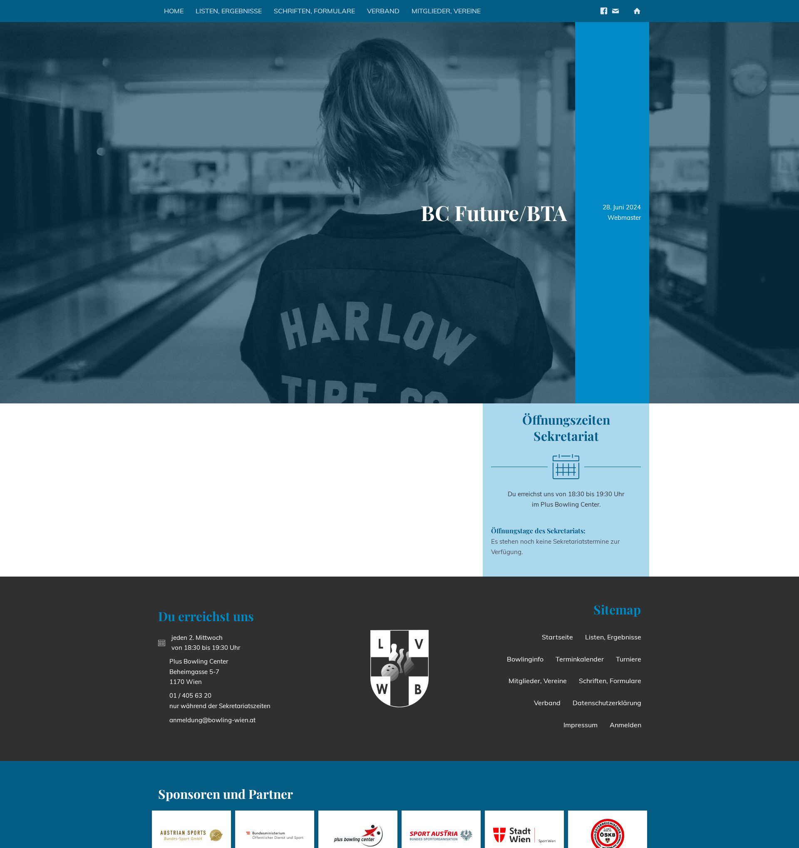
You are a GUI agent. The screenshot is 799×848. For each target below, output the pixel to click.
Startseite (557, 637)
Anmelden (625, 725)
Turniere (628, 659)
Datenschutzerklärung (607, 703)
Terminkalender (580, 659)
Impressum (580, 725)
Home (174, 11)
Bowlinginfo (525, 659)
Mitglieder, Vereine (446, 11)
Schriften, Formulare (314, 11)
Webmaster (624, 217)
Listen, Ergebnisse (229, 11)
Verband (383, 11)
